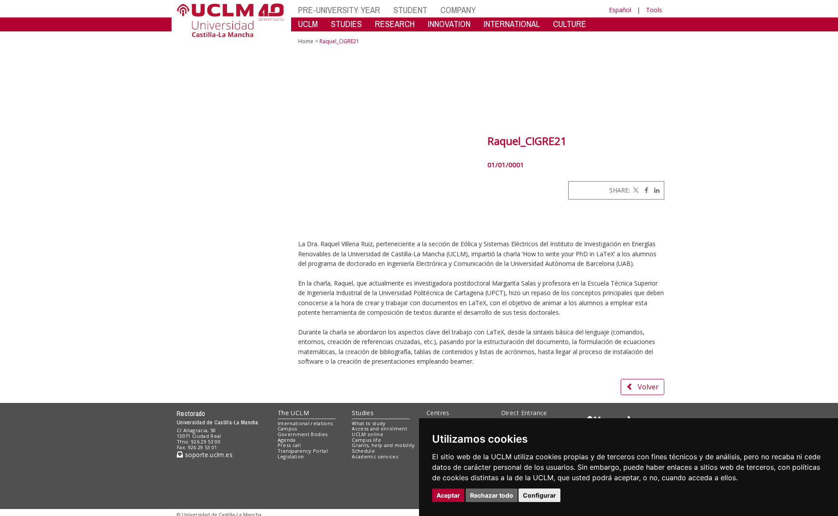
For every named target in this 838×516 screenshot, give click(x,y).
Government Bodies (303, 434)
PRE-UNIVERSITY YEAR (339, 10)
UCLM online (367, 434)
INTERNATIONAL (512, 24)
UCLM (308, 24)
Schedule (363, 450)
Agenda (287, 440)
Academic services (375, 456)
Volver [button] (648, 387)
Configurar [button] (539, 495)
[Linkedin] (654, 190)
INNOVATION (449, 24)
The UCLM (293, 413)
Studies (363, 413)
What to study (368, 423)
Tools (654, 10)
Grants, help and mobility (383, 445)
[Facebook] (644, 190)
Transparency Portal (303, 450)
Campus (287, 428)
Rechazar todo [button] (491, 495)
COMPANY (458, 10)
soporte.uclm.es (208, 455)
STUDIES (346, 24)
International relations (305, 423)
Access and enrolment (379, 428)
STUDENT (410, 10)
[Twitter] (635, 190)
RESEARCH (395, 24)
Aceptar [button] (448, 495)
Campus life (366, 440)
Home (305, 41)
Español (620, 10)
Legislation (291, 456)
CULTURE (569, 24)
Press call (289, 445)
